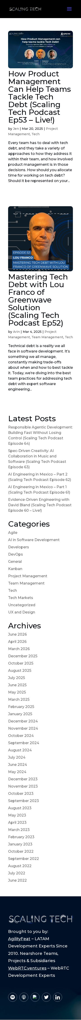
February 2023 (21, 837)
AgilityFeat (19, 938)
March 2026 (19, 649)
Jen (16, 129)
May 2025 (17, 692)
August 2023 (20, 808)
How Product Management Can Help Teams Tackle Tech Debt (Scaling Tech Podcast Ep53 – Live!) (39, 97)
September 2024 (23, 743)
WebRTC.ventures (27, 968)
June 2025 (17, 685)
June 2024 (17, 764)
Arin (16, 332)
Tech (36, 134)
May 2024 (17, 772)
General (15, 561)
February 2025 (21, 707)
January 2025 (20, 714)
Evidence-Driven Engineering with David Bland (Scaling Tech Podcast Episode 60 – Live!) (40, 505)
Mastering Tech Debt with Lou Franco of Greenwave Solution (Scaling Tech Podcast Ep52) (38, 300)
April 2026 (17, 641)
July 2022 (16, 873)
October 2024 (21, 736)
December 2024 (23, 721)
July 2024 (16, 757)
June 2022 (17, 880)
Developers (18, 547)
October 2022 (21, 851)
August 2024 (20, 750)
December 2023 (23, 779)
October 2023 (21, 793)
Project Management (27, 576)
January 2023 (20, 844)
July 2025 (16, 678)
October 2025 (20, 663)
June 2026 (17, 634)
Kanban (15, 569)
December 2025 (22, 656)
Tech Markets (20, 598)
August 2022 (20, 866)
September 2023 (23, 801)
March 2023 (19, 830)
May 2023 (17, 815)
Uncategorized (21, 605)
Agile (12, 532)
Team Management (47, 337)
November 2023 (23, 786)
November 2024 (23, 728)
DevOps (15, 554)
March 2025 (18, 699)
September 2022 (23, 859)
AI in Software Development (34, 540)
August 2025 (19, 670)
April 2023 (17, 822)
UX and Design (21, 612)
